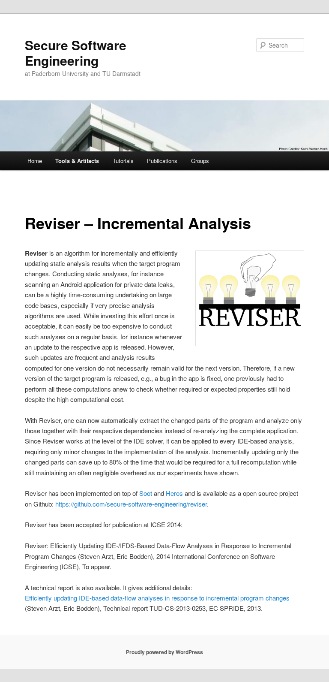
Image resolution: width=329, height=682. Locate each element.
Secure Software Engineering (75, 52)
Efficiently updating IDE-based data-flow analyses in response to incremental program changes (157, 597)
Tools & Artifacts (77, 161)
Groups (200, 161)
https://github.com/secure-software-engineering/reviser (131, 503)
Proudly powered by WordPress (164, 652)
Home (34, 161)
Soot (145, 493)
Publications (162, 161)
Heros (174, 493)
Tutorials (123, 161)
